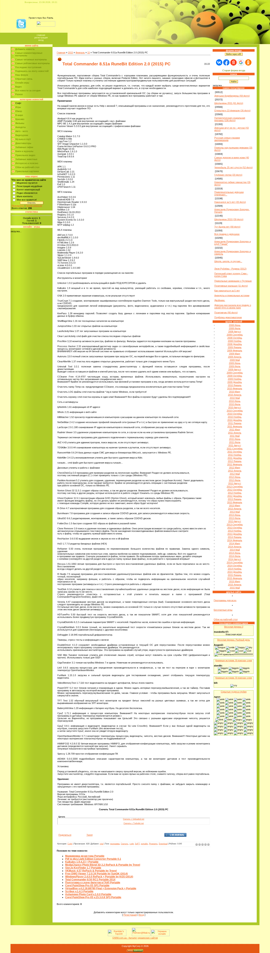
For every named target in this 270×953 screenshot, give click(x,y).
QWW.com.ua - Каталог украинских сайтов (135, 938)
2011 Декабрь (235, 458)
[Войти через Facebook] (226, 62)
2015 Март (234, 581)
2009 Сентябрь (235, 372)
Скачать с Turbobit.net (134, 823)
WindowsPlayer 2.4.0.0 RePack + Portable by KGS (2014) (99, 876)
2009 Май (235, 360)
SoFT (137, 844)
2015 (70, 52)
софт (132, 844)
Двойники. (219, 300)
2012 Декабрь (234, 496)
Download (163, 844)
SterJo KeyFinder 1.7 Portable (83, 867)
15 (88, 52)
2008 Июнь (234, 325)
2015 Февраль (234, 578)
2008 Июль (234, 328)
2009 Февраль (234, 350)
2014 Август (234, 559)
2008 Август (234, 331)
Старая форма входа (233, 70)
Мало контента (24, 196)
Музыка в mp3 (23, 139)
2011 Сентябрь (235, 448)
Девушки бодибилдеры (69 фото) (232, 95)
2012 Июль (234, 480)
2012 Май (235, 474)
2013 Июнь (234, 515)
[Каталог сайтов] (128, 935)
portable (144, 844)
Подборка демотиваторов (228, 317)
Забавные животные (26, 159)
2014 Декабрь (234, 572)
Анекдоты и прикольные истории (231, 295)
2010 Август (234, 407)
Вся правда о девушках (227, 234)
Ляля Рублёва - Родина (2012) (230, 268)
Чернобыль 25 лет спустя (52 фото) (233, 167)
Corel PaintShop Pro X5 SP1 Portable (87, 885)
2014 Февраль (234, 540)
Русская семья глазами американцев (227, 139)
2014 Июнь (234, 553)
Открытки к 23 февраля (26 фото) (232, 110)
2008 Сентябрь (235, 334)
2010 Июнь (234, 401)
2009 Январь (235, 347)
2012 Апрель (235, 470)
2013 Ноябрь (235, 531)
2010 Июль (234, 404)
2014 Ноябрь (235, 568)
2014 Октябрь (234, 565)
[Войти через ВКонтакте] (219, 62)
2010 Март (234, 391)
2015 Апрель (235, 584)
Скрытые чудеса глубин (234, 691)
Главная (41, 35)
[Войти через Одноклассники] (248, 62)
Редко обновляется (27, 193)
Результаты (18, 205)
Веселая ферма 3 (233, 626)
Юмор (18, 111)
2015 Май (235, 587)
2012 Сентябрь (235, 486)
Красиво (19, 119)
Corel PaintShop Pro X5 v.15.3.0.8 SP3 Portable (93, 897)
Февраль (80, 52)
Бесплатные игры (223, 610)
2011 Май (235, 436)
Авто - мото (21, 131)
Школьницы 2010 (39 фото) (228, 219)
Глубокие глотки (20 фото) (228, 175)
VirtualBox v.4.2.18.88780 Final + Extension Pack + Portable (100, 888)
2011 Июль (234, 442)
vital (101, 844)
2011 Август (234, 445)
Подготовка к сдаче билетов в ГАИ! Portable (92, 882)
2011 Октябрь (234, 451)
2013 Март (234, 505)
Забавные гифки (24, 147)
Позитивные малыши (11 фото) (231, 285)
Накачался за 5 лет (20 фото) (230, 202)
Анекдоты (20, 127)
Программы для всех (225, 600)
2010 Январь (235, 385)
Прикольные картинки (27, 171)
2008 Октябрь (234, 338)
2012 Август (234, 483)
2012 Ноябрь (235, 493)
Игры (18, 107)
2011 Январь (235, 423)
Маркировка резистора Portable (84, 856)
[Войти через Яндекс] (233, 62)
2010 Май (235, 398)
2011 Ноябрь (235, 455)
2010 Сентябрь (235, 410)
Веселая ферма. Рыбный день (233, 640)
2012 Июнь (234, 477)
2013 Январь (235, 499)
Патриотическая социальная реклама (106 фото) (229, 119)
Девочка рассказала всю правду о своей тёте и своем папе (232, 306)
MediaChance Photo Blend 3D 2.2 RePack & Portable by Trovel (102, 864)
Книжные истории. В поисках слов (233, 660)
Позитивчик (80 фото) (226, 312)
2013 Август (234, 521)
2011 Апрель (234, 432)
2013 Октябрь (234, 527)
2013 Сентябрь (235, 524)
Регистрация (41, 37)
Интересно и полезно (26, 163)
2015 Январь (235, 575)
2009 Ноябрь (235, 379)
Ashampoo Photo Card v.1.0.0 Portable (88, 894)
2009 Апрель (235, 357)
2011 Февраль (234, 426)
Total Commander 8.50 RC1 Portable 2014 (90, 879)
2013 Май (235, 512)
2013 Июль (234, 518)
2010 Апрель (235, 395)
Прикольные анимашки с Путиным (233, 281)
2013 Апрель (235, 508)
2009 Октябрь (234, 376)
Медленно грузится (27, 183)
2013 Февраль (234, 502)
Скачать (124, 844)
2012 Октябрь (234, 489)
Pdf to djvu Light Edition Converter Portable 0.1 (93, 858)
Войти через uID (233, 54)
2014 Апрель (235, 546)
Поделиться (64, 835)
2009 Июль (234, 366)
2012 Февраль (234, 464)
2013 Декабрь (234, 534)
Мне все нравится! (27, 199)
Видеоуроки (21, 135)
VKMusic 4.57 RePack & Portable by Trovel (91, 870)
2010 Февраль (234, 388)
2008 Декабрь (234, 344)
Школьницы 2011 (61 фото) (228, 103)
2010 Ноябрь (235, 417)
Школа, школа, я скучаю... (228, 261)
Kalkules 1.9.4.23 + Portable (82, 861)
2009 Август (234, 369)
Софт (18, 103)
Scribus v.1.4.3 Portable (79, 891)
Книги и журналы (24, 151)
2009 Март (234, 353)
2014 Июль (234, 556)
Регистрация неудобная (29, 186)
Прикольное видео (25, 155)
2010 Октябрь (234, 413)
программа (115, 844)
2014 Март (234, 543)
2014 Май (235, 550)
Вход (40, 40)
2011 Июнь (234, 439)
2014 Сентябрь (235, 562)
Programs (153, 844)
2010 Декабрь (234, 420)
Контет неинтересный (28, 189)
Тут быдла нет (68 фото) (227, 226)
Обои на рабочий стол (27, 167)
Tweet (89, 835)
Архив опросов (34, 205)
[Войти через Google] (241, 62)
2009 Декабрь (234, 382)
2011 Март (234, 429)
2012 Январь (235, 461)
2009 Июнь (234, 363)
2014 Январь (235, 537)
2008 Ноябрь (235, 341)
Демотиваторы (23, 143)
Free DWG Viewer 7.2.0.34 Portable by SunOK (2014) (96, 873)
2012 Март (234, 467)
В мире (19, 115)
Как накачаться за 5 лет (227, 290)
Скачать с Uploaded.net (133, 819)
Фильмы (19, 123)
